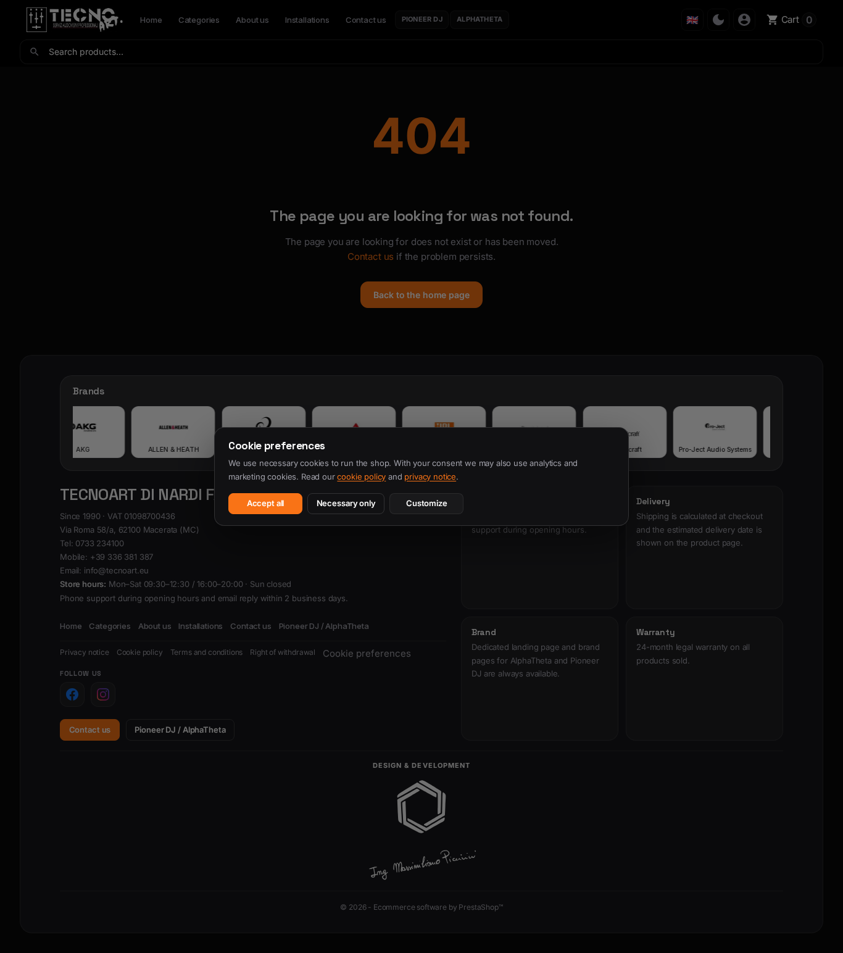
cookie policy (361, 476)
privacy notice (430, 476)
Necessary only (346, 503)
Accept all (265, 503)
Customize (426, 503)
